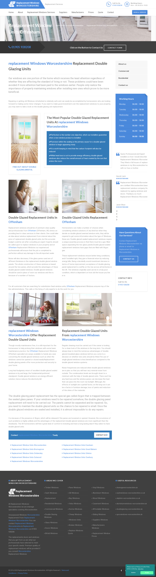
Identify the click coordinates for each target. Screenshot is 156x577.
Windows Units (75, 520)
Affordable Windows (101, 509)
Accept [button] (147, 572)
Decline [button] (133, 572)
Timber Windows (52, 487)
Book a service (140, 12)
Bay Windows (74, 498)
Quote (100, 12)
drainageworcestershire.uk (127, 487)
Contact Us (101, 435)
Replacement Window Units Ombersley (27, 453)
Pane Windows (75, 487)
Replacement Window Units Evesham (78, 445)
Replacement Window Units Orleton (77, 453)
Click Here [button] (140, 568)
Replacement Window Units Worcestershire (29, 445)
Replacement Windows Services (41, 12)
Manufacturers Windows (98, 526)
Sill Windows (74, 493)
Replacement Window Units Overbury (78, 457)
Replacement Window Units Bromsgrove (28, 449)
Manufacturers (78, 12)
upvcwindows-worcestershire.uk (129, 514)
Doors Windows (51, 528)
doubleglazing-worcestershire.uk (129, 509)
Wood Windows (99, 498)
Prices (91, 12)
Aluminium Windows (101, 493)
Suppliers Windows (100, 520)
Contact (110, 12)
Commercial (123, 71)
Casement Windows (101, 504)
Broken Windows (75, 525)
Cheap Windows (75, 514)
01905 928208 (117, 5)
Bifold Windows (51, 533)
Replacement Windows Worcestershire (27, 461)
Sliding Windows (99, 514)
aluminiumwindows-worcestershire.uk (132, 504)
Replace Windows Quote (75, 531)
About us (122, 64)
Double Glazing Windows (50, 515)
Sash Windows (51, 493)
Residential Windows (53, 504)
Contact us (123, 85)
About (20, 12)
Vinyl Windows (98, 487)
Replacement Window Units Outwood (26, 457)
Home (11, 12)
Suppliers (63, 12)
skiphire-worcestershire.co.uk (128, 498)
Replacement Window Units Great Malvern (80, 449)
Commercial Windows (54, 509)
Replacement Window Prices (101, 534)
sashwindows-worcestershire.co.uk (131, 493)
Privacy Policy (22, 573)
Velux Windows (75, 504)
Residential (123, 78)
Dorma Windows (75, 509)
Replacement (50, 498)
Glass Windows (51, 522)
